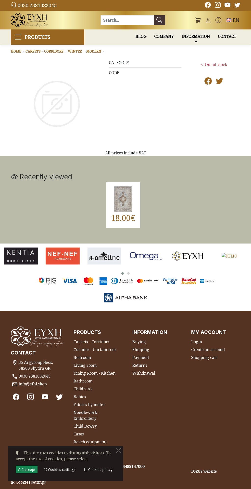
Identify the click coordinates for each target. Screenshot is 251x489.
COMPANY (164, 36)
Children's (83, 389)
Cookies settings (30, 482)
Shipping (140, 349)
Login (196, 341)
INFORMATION (196, 36)
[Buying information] (218, 20)
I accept (28, 469)
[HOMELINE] (104, 255)
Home (16, 51)
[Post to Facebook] (208, 82)
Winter (75, 51)
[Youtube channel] (227, 5)
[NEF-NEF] (62, 255)
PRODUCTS (37, 37)
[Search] (159, 20)
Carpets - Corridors (44, 51)
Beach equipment (90, 442)
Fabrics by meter (89, 404)
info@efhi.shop (33, 384)
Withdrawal (143, 373)
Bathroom (83, 381)
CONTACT (227, 36)
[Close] (118, 450)
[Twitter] (237, 5)
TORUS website (204, 471)
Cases (79, 434)
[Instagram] (218, 5)
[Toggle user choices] (208, 20)
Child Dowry (85, 426)
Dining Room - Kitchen (94, 373)
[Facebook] (208, 5)
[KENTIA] (21, 255)
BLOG (141, 36)
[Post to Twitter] (219, 82)
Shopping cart (204, 357)
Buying (139, 341)
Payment (140, 357)
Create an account (208, 349)
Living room (85, 365)
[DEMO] (229, 255)
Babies (80, 396)
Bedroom (82, 357)
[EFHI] (188, 255)
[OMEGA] (146, 255)
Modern (93, 51)
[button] (198, 20)
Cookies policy (100, 469)
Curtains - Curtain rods (95, 349)
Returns (139, 365)
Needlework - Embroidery (87, 415)
